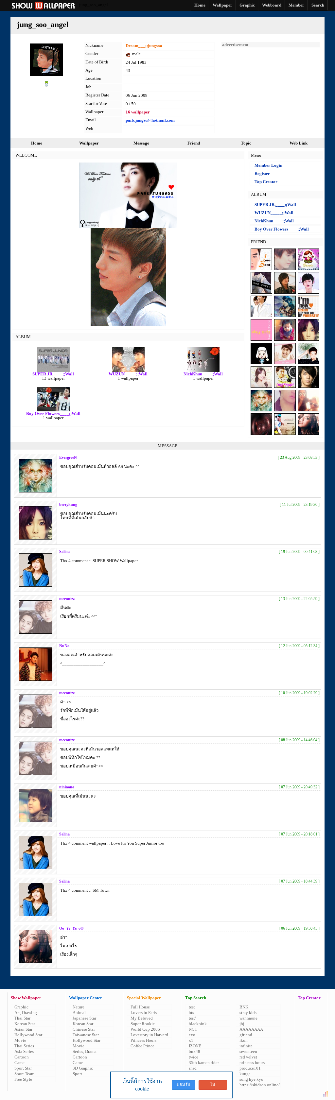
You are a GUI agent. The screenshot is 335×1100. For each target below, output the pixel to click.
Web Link (299, 143)
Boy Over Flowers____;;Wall (282, 229)
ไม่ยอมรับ (212, 1086)
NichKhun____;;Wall (274, 220)
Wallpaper (89, 143)
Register (262, 173)
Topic (246, 143)
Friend (193, 143)
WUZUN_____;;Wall (274, 212)
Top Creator (266, 181)
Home (36, 143)
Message (141, 143)
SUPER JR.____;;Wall (275, 204)
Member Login (268, 165)
